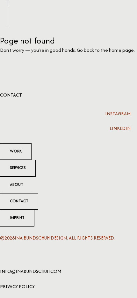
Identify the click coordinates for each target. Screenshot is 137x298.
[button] (126, 13)
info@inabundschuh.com (30, 271)
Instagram (118, 113)
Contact (11, 94)
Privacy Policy (17, 286)
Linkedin (120, 128)
